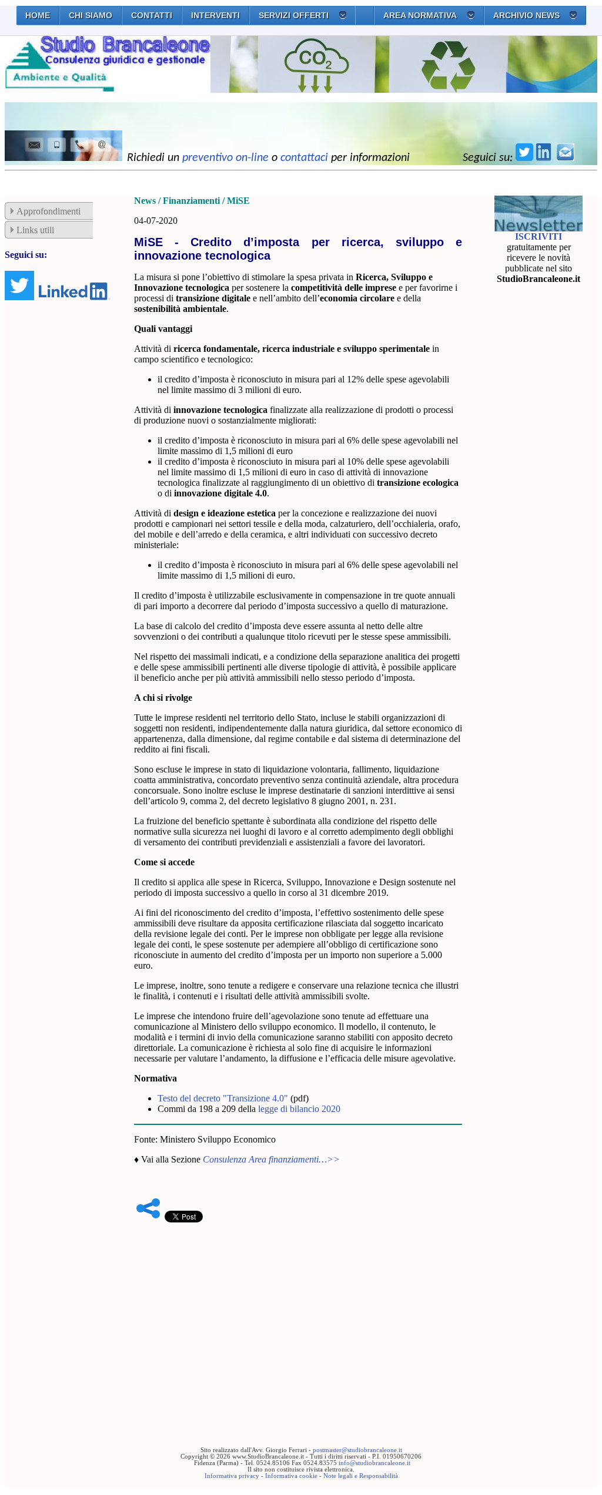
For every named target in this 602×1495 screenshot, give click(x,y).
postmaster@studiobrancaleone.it (357, 1450)
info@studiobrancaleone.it (374, 1463)
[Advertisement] (298, 1316)
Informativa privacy (232, 1476)
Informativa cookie (291, 1476)
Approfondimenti (48, 211)
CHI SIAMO (90, 15)
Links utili (35, 230)
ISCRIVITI (538, 236)
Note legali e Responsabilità (360, 1476)
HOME (37, 15)
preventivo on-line (225, 158)
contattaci (304, 158)
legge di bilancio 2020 (299, 1109)
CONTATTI (151, 15)
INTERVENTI (215, 15)
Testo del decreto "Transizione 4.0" (223, 1098)
